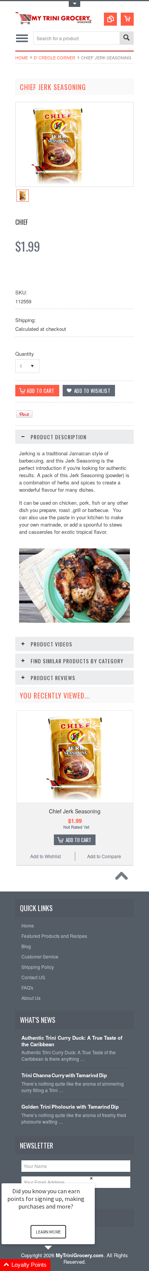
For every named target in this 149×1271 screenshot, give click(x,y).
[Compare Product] (110, 19)
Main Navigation (22, 38)
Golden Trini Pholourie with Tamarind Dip (70, 1107)
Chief (21, 222)
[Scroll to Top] (123, 878)
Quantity (24, 353)
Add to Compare (104, 856)
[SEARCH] (126, 38)
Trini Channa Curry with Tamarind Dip (64, 1075)
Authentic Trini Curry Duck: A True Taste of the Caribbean (71, 1041)
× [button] (91, 1178)
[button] (57, 1265)
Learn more (48, 1232)
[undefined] (58, 184)
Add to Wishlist (45, 856)
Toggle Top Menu (74, 4)
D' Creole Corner (54, 57)
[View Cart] (127, 19)
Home (21, 57)
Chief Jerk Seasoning (74, 811)
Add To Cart (78, 840)
